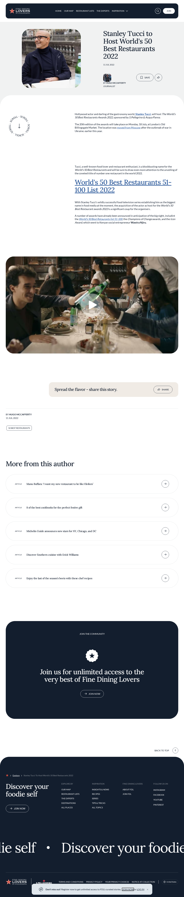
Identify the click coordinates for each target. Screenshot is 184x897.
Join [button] (169, 11)
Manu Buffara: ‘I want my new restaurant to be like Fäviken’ (59, 484)
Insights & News (100, 789)
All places (67, 807)
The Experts (103, 11)
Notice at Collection (143, 882)
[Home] (19, 9)
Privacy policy (94, 882)
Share (165, 389)
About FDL (128, 789)
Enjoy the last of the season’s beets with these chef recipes (59, 578)
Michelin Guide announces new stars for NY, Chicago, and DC (61, 531)
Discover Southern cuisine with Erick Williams (52, 554)
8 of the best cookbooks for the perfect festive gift (54, 507)
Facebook (158, 795)
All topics (97, 807)
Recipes (96, 794)
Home (58, 11)
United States (171, 882)
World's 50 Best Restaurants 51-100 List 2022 (123, 186)
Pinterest (158, 805)
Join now (19, 808)
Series (95, 798)
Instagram (159, 790)
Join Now (94, 693)
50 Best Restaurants (19, 428)
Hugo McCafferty (116, 83)
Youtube (158, 800)
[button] (158, 11)
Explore (16, 775)
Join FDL (127, 794)
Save (147, 77)
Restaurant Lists (85, 11)
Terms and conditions (71, 882)
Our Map (68, 11)
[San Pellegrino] (44, 883)
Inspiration (118, 11)
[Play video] (91, 304)
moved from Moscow (129, 127)
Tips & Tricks (98, 803)
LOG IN (140, 889)
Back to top (162, 750)
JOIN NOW (128, 889)
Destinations (68, 803)
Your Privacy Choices (117, 882)
